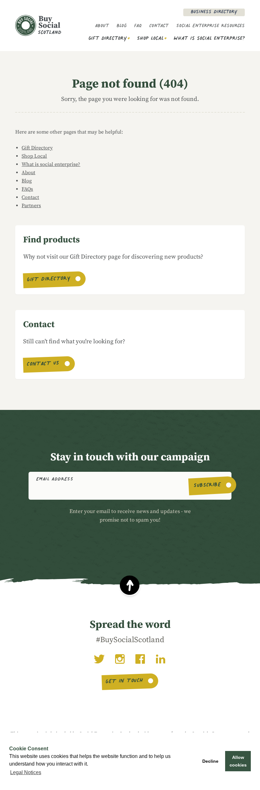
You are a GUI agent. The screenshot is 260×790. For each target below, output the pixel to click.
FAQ (138, 26)
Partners (31, 205)
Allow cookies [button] (238, 761)
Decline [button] (210, 761)
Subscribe (207, 485)
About (102, 26)
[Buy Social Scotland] (38, 25)
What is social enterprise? (209, 39)
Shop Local (150, 39)
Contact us (43, 364)
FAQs (27, 189)
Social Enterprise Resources (210, 26)
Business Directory (214, 12)
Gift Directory (107, 39)
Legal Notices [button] (25, 772)
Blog (122, 26)
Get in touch (124, 681)
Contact (159, 26)
